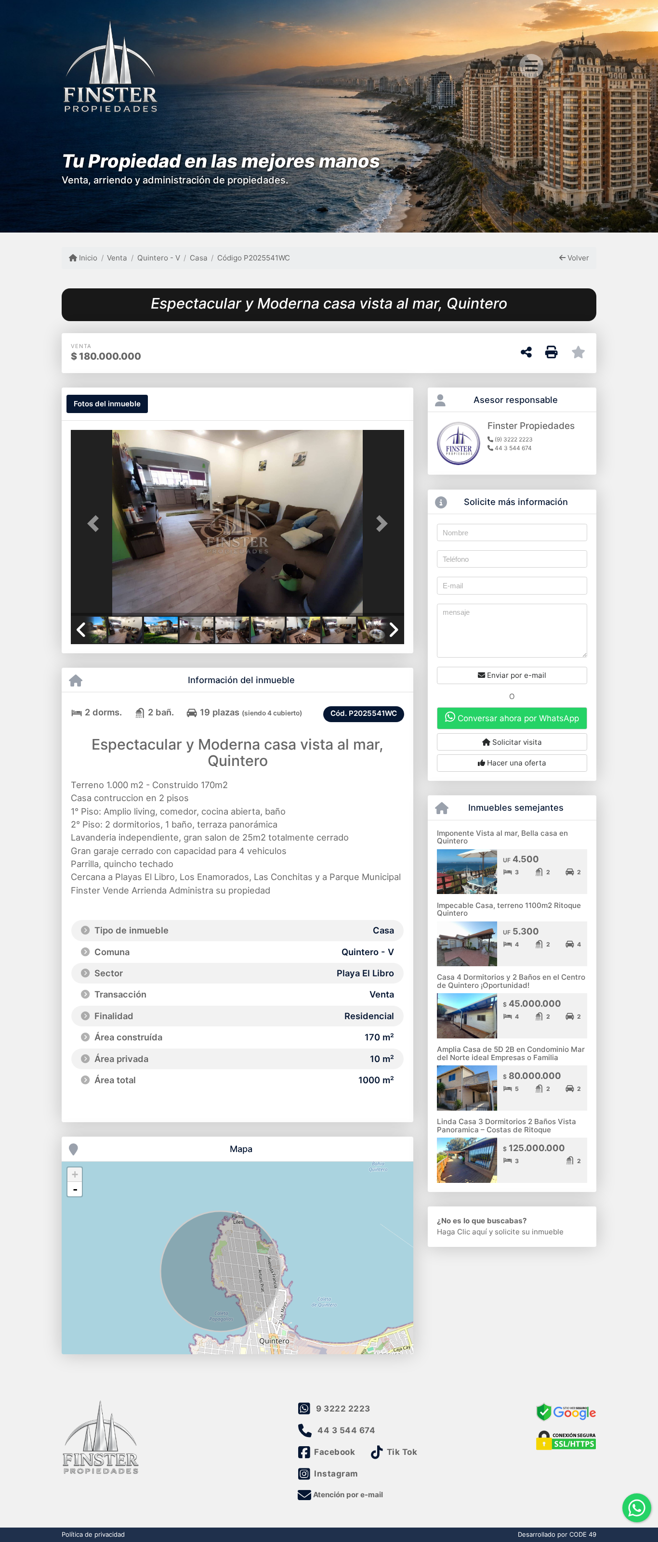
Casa (199, 257)
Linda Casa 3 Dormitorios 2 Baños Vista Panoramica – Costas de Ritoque (506, 1125)
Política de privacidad (93, 1534)
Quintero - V (158, 257)
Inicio (87, 257)
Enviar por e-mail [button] (515, 675)
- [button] (75, 1189)
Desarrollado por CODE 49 (557, 1534)
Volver (577, 257)
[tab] (107, 404)
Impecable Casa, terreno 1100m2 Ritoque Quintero (509, 909)
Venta (117, 257)
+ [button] (75, 1174)
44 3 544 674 (346, 1430)
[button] (96, 523)
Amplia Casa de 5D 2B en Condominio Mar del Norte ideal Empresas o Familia (511, 1053)
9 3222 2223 (343, 1408)
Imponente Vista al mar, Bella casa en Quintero (502, 837)
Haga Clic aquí (462, 1231)
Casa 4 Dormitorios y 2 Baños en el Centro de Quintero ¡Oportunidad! (511, 981)
